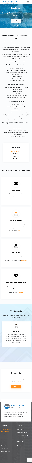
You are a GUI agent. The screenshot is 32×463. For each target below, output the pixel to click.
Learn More (16, 20)
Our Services (16, 153)
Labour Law (16, 190)
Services (3, 439)
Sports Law (16, 252)
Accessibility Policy (5, 451)
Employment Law (16, 220)
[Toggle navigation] (28, 2)
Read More (21, 198)
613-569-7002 (18, 381)
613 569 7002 (20, 429)
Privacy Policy (4, 448)
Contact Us (16, 156)
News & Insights (15, 151)
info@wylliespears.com (22, 432)
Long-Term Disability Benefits (16, 282)
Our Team (3, 437)
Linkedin (17, 158)
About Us (3, 434)
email (25, 379)
